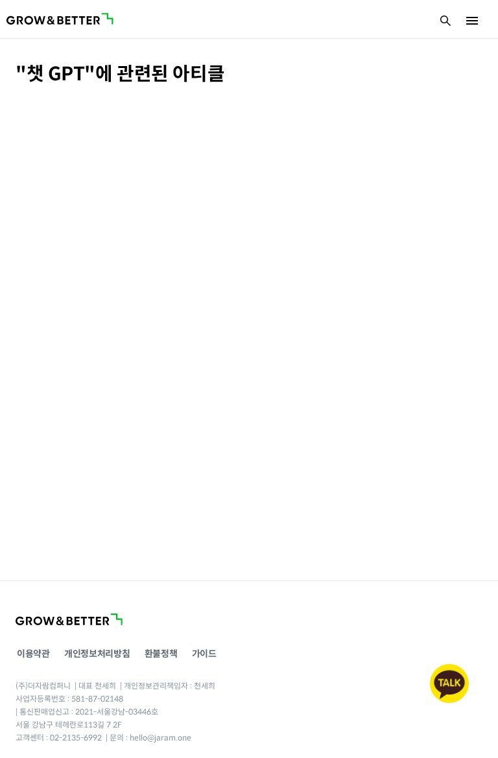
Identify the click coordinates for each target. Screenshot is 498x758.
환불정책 (161, 654)
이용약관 (33, 654)
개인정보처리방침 (97, 654)
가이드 (204, 654)
